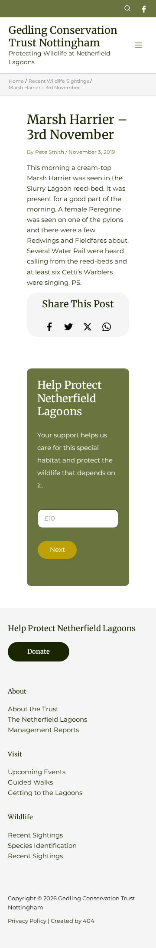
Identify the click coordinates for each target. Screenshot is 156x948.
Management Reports (43, 730)
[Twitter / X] (87, 327)
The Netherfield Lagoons (47, 719)
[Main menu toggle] (138, 45)
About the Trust (33, 709)
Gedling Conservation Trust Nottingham (63, 36)
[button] (128, 8)
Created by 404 (72, 921)
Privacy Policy (27, 921)
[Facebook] (143, 9)
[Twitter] (68, 327)
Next (57, 550)
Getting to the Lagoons (45, 793)
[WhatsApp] (106, 327)
